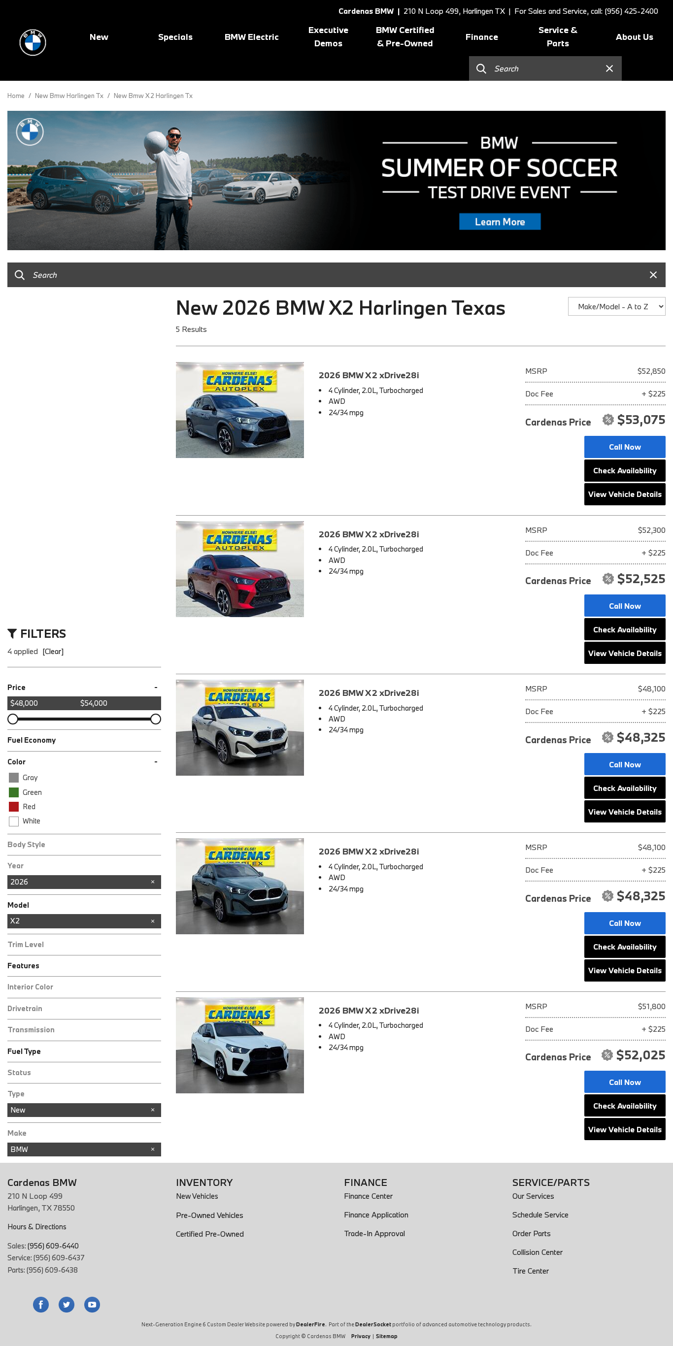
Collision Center (537, 1252)
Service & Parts (557, 36)
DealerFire (310, 1324)
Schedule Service (540, 1214)
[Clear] (53, 651)
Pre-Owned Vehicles (209, 1215)
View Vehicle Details (625, 494)
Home (16, 95)
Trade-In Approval (374, 1233)
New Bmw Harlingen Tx (70, 95)
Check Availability (625, 470)
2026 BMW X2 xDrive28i (369, 375)
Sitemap (387, 1336)
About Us (634, 36)
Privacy (360, 1336)
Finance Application (376, 1214)
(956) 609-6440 (53, 1245)
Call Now (625, 447)
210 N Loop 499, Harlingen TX (454, 11)
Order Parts (531, 1233)
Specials (175, 36)
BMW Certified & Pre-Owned (405, 36)
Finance (482, 36)
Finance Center (368, 1196)
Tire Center (530, 1271)
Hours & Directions (37, 1226)
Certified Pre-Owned (210, 1234)
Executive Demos (328, 36)
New (99, 36)
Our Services (533, 1196)
